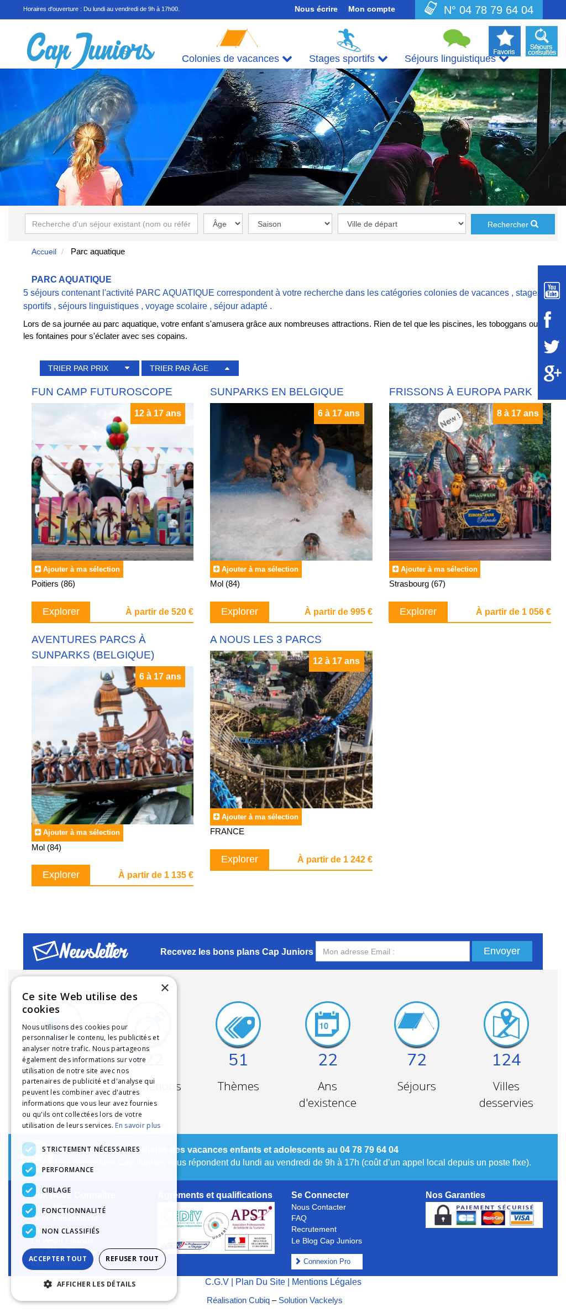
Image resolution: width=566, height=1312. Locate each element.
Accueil (44, 251)
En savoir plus (137, 1125)
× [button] (164, 988)
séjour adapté (241, 306)
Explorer (61, 611)
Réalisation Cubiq (238, 1300)
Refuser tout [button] (132, 1258)
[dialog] (94, 1138)
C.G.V (217, 1282)
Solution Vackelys (311, 1300)
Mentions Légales (326, 1282)
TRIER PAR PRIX (78, 368)
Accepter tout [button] (58, 1258)
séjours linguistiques (98, 306)
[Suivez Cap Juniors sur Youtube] (552, 290)
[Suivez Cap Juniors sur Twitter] (552, 346)
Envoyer (502, 950)
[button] (94, 1283)
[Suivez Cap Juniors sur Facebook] (552, 319)
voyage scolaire (176, 306)
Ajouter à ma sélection (81, 569)
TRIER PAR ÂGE (179, 368)
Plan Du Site (260, 1282)
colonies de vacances (466, 292)
